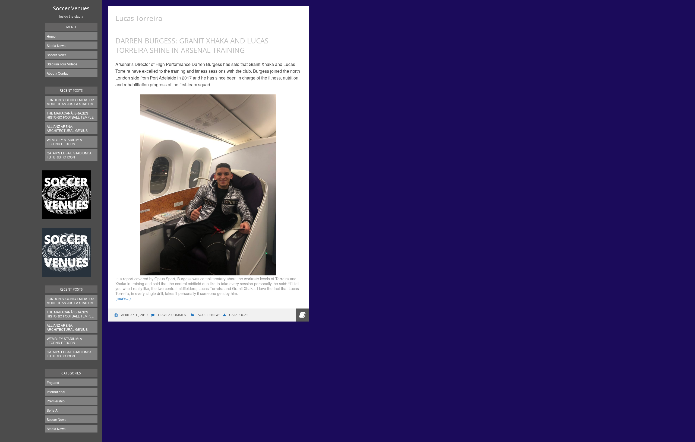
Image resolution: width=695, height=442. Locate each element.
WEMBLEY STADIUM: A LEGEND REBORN (64, 141)
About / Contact (58, 73)
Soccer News (56, 54)
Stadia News (56, 45)
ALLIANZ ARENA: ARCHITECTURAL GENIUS (67, 128)
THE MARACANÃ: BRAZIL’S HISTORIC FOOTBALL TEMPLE (70, 115)
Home (51, 36)
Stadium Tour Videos (62, 64)
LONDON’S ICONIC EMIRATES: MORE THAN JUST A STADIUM (70, 101)
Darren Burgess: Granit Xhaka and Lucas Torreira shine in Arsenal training (191, 45)
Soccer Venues (71, 8)
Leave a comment (173, 315)
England (53, 382)
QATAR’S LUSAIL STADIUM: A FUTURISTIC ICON (69, 155)
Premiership (56, 401)
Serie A (52, 410)
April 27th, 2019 (134, 315)
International (56, 391)
